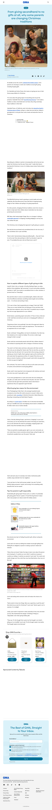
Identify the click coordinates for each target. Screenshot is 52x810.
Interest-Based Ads (18, 791)
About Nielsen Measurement (17, 794)
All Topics (27, 797)
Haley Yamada (11, 75)
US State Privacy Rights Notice (31, 755)
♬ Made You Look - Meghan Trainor (25, 122)
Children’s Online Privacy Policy (6, 798)
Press (15, 797)
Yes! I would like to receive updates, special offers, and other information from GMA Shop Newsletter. (26, 747)
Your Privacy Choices (7, 795)
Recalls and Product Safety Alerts (40, 791)
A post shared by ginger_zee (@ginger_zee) (26, 277)
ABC (26, 792)
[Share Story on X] (35, 76)
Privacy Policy (20, 755)
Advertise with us (6, 800)
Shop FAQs (27, 788)
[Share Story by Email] (41, 76)
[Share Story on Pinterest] (38, 76)
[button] (3, 2)
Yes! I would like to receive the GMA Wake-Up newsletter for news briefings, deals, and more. (24, 750)
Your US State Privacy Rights (18, 789)
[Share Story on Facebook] (33, 76)
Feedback (16, 799)
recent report (18, 401)
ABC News (27, 790)
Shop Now (12, 659)
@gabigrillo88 (20, 119)
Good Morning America (30, 99)
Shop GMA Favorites (13, 632)
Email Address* (12, 738)
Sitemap (38, 788)
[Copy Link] (44, 76)
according (19, 395)
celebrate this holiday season (30, 82)
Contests (5, 788)
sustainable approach (13, 218)
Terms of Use (29, 753)
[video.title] (26, 46)
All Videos (27, 795)
